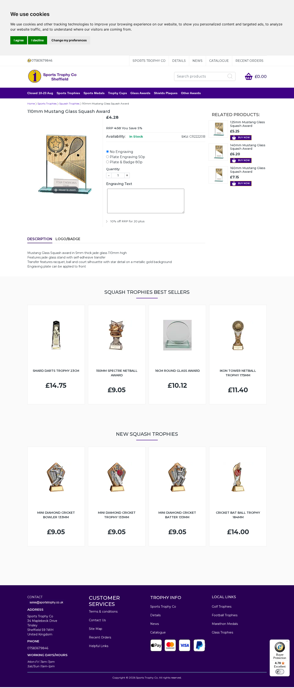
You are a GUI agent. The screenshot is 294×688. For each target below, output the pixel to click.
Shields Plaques (166, 93)
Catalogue (219, 61)
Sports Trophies (68, 93)
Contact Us (97, 620)
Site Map (95, 629)
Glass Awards (140, 93)
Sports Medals (94, 93)
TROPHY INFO (165, 597)
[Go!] (230, 76)
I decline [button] (37, 40)
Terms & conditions (103, 611)
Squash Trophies (69, 103)
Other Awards (191, 93)
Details (179, 61)
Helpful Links (98, 646)
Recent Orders (249, 61)
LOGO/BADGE (68, 239)
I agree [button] (19, 40)
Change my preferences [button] (69, 40)
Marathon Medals (225, 624)
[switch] (279, 671)
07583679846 (37, 648)
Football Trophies (224, 615)
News (197, 61)
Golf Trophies (221, 607)
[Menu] (287, 642)
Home (31, 103)
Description (39, 239)
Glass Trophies (222, 632)
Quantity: (113, 169)
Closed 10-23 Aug (40, 93)
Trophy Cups (117, 93)
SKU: (185, 137)
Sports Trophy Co (149, 61)
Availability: (115, 136)
